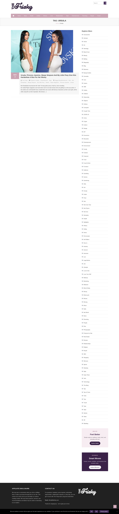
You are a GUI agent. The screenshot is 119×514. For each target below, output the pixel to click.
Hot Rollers (86, 239)
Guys (85, 197)
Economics (86, 135)
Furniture (86, 166)
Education (86, 138)
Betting (85, 59)
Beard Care (87, 52)
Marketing (86, 281)
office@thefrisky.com (54, 500)
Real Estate (87, 336)
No (96, 511)
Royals (92, 15)
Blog (85, 66)
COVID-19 (86, 114)
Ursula (72, 82)
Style (67, 15)
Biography (86, 62)
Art (84, 45)
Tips (85, 388)
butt (70, 80)
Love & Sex (86, 270)
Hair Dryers (86, 208)
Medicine (86, 284)
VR (84, 420)
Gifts (85, 184)
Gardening (86, 180)
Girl (84, 187)
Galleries (86, 170)
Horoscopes (87, 236)
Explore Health (95, 443)
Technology (86, 381)
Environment (87, 145)
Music (85, 305)
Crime (85, 118)
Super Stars (87, 375)
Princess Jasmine (64, 82)
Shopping (86, 357)
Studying (86, 368)
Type (85, 406)
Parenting (84, 15)
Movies (45, 15)
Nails (85, 309)
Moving (85, 302)
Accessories (87, 34)
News (25, 15)
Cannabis (86, 76)
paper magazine (54, 82)
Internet (86, 250)
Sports (85, 364)
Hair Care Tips (87, 204)
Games (85, 177)
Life (84, 263)
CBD (85, 86)
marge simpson (32, 82)
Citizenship (86, 97)
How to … (86, 243)
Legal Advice (87, 260)
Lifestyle (86, 267)
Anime (85, 41)
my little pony (40, 82)
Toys (85, 399)
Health (31, 15)
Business (86, 69)
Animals (86, 38)
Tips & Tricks (87, 392)
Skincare (86, 361)
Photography (87, 329)
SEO (85, 354)
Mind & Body (87, 288)
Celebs (38, 15)
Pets (85, 326)
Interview (86, 253)
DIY (84, 131)
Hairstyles (86, 215)
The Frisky (25, 80)
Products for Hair (88, 333)
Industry (86, 246)
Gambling (86, 173)
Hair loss (86, 211)
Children (86, 93)
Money (85, 291)
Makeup (86, 277)
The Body (86, 385)
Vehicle (85, 413)
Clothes (86, 104)
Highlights (86, 222)
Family (85, 149)
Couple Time (87, 111)
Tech (85, 378)
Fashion (86, 152)
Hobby (85, 229)
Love (51, 15)
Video (85, 416)
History (85, 225)
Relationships (59, 15)
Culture (85, 125)
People (85, 322)
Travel (98, 15)
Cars (85, 79)
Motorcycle (86, 295)
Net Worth (86, 312)
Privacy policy (104, 511)
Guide (85, 194)
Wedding (86, 423)
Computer (86, 107)
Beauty (85, 55)
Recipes (86, 340)
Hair (85, 201)
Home (19, 15)
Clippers (86, 100)
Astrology (86, 48)
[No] (117, 511)
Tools (85, 395)
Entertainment (75, 15)
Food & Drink (87, 163)
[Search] (105, 3)
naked (47, 82)
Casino (85, 83)
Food (85, 159)
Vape (85, 409)
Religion (86, 347)
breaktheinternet (63, 80)
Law (85, 256)
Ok (91, 511)
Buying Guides (87, 72)
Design (85, 128)
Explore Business (95, 467)
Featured (86, 156)
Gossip (85, 191)
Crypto (85, 121)
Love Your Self (87, 274)
